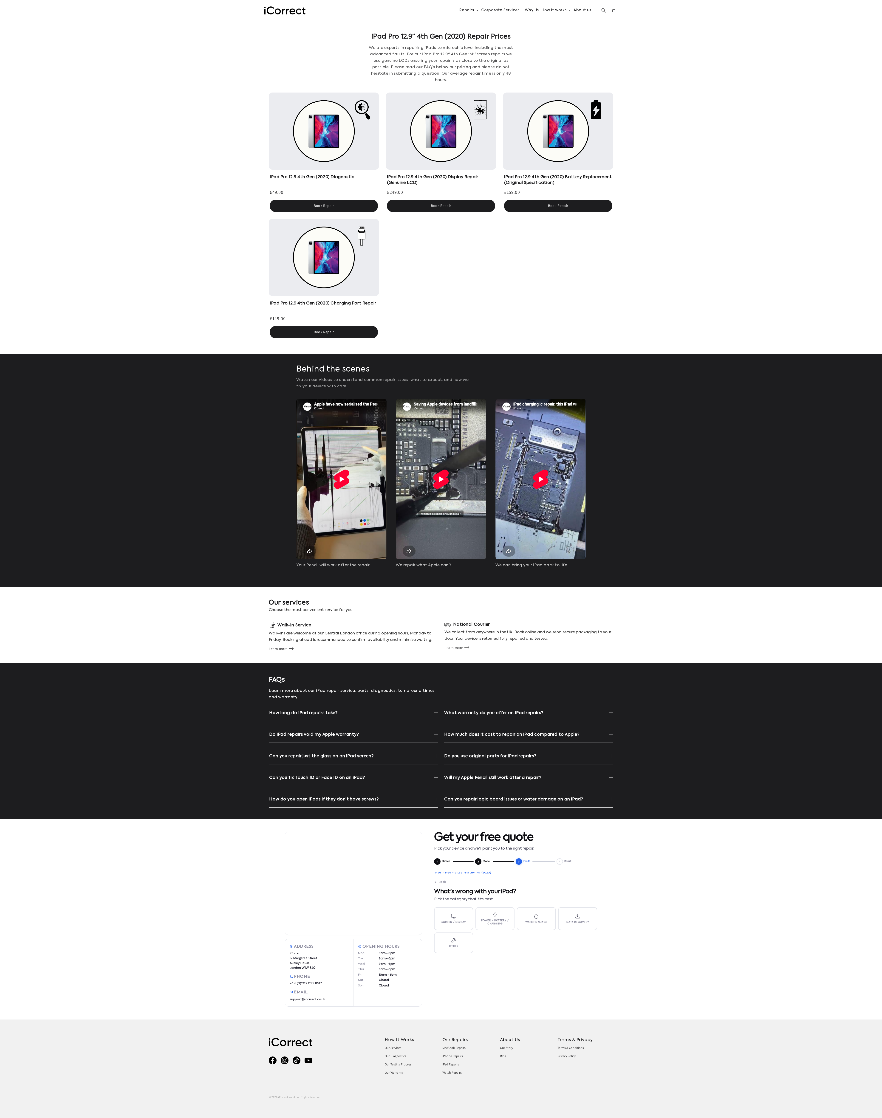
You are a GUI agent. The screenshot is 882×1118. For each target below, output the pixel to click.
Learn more (278, 648)
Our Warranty (394, 1072)
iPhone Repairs (452, 1056)
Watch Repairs (452, 1072)
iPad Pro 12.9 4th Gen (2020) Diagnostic (312, 177)
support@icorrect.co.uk (307, 999)
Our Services (393, 1048)
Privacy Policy (566, 1056)
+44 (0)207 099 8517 (306, 983)
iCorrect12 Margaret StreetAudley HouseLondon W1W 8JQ (303, 960)
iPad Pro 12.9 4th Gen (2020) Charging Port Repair (323, 303)
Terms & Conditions (570, 1048)
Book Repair (324, 205)
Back (442, 882)
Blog (503, 1056)
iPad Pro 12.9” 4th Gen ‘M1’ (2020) (468, 872)
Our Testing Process (398, 1064)
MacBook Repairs (454, 1048)
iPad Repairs (450, 1064)
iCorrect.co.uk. (287, 1097)
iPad (438, 872)
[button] (468, 10)
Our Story (506, 1048)
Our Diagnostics (395, 1056)
